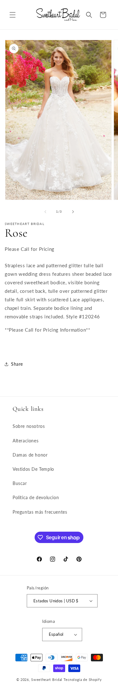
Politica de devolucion (36, 497)
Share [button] (17, 364)
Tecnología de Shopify (83, 679)
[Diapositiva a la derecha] (73, 212)
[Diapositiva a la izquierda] (45, 212)
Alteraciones (25, 440)
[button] (13, 15)
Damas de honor (30, 455)
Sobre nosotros (29, 426)
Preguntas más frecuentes (40, 512)
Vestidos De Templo (33, 469)
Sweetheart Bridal (46, 679)
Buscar (20, 483)
